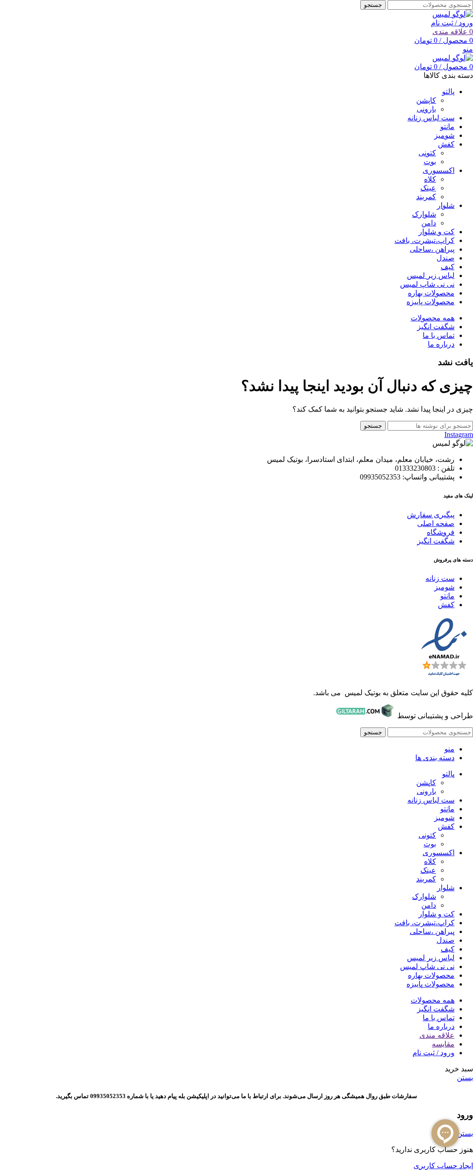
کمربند (426, 197)
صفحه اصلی (436, 523)
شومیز (444, 587)
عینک (428, 188)
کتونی (427, 153)
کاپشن (426, 100)
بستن (465, 1077)
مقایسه (443, 1044)
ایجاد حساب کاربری (443, 1166)
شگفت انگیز (436, 541)
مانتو (447, 596)
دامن (428, 223)
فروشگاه (441, 532)
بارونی (426, 109)
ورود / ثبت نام (433, 1053)
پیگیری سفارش (431, 515)
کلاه (430, 179)
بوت (430, 161)
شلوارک (424, 214)
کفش (446, 605)
